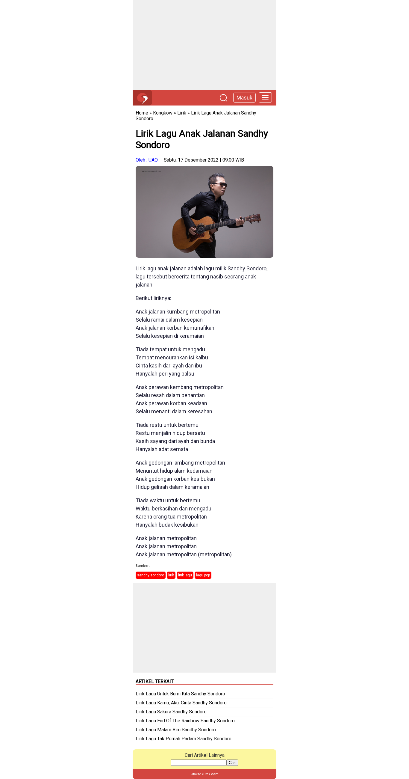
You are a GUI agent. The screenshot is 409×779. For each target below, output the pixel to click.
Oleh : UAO (147, 160)
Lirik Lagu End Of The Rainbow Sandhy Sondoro (185, 721)
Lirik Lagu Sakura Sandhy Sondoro (171, 712)
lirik (171, 575)
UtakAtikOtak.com (205, 774)
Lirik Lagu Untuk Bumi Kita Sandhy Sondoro (180, 694)
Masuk (244, 97)
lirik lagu (185, 575)
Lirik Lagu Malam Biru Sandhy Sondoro (176, 730)
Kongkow (162, 113)
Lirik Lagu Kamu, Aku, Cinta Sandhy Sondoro (181, 703)
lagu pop (203, 575)
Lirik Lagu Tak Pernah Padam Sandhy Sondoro (183, 739)
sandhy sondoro (150, 575)
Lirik (181, 113)
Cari (232, 762)
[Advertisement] (204, 45)
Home (142, 113)
